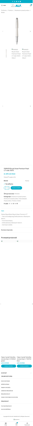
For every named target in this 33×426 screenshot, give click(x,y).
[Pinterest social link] (16, 2)
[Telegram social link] (20, 2)
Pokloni (10, 10)
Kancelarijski (23, 198)
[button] (2, 31)
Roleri (3, 12)
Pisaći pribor (7, 201)
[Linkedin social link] (18, 2)
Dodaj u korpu (16, 187)
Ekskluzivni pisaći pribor (22, 10)
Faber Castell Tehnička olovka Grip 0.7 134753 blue (24, 359)
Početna (3, 10)
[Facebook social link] (13, 2)
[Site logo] (16, 5)
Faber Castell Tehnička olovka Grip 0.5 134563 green (8, 359)
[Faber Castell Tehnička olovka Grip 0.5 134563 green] (8, 298)
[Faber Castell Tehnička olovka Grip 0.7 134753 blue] (24, 298)
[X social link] (15, 2)
